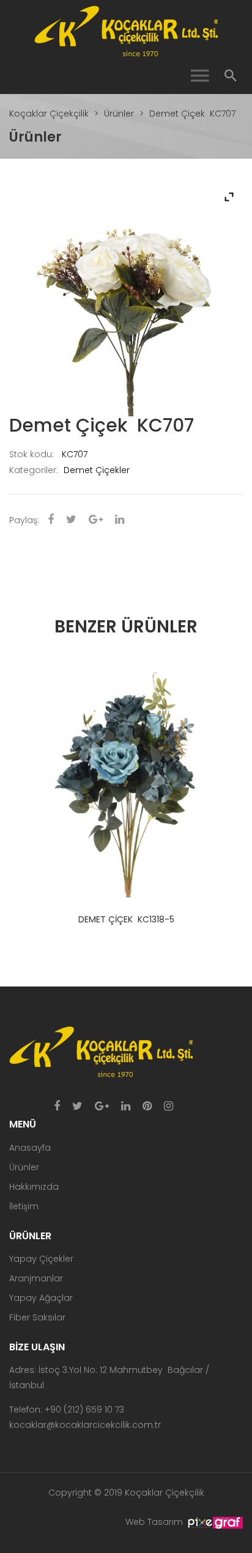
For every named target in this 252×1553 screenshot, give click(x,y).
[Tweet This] (71, 520)
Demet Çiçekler (97, 470)
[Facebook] (57, 1107)
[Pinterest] (147, 1107)
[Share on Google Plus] (96, 520)
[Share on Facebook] (51, 520)
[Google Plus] (102, 1107)
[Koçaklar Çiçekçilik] (126, 30)
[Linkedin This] (119, 520)
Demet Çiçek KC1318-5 (126, 919)
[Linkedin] (125, 1107)
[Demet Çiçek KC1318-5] (126, 780)
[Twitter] (77, 1107)
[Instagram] (168, 1107)
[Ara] (230, 76)
